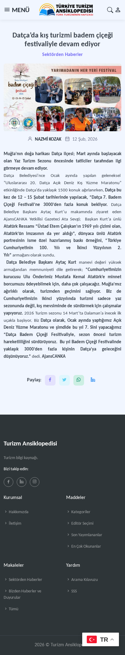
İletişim (14, 523)
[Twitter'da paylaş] (64, 380)
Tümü (13, 609)
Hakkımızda (18, 512)
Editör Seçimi (81, 523)
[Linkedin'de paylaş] (93, 380)
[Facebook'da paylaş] (50, 380)
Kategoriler (80, 512)
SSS (73, 591)
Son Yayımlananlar (86, 535)
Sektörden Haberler (62, 54)
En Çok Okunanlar (85, 546)
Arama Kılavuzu (84, 580)
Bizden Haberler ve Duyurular (22, 594)
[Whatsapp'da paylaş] (78, 380)
